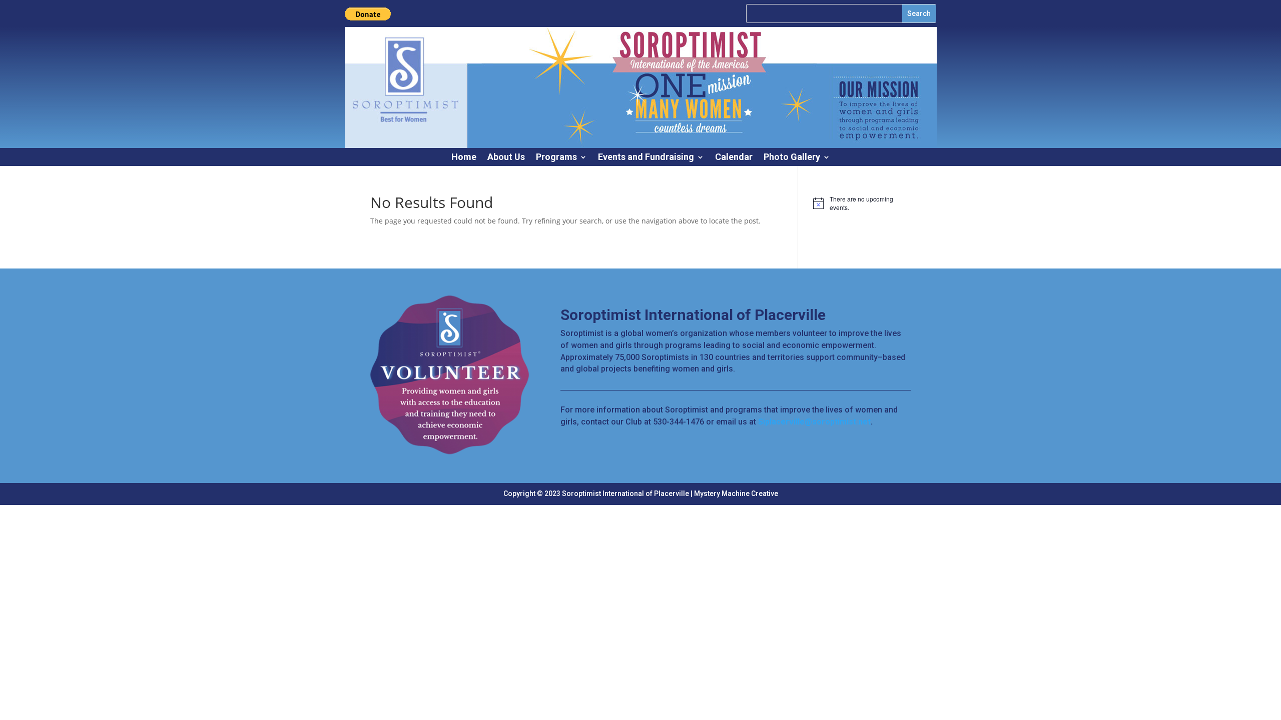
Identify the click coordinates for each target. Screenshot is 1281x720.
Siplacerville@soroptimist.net (814, 421)
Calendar (734, 158)
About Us (506, 158)
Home (463, 158)
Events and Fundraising (646, 158)
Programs (556, 158)
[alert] (862, 203)
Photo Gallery (792, 158)
